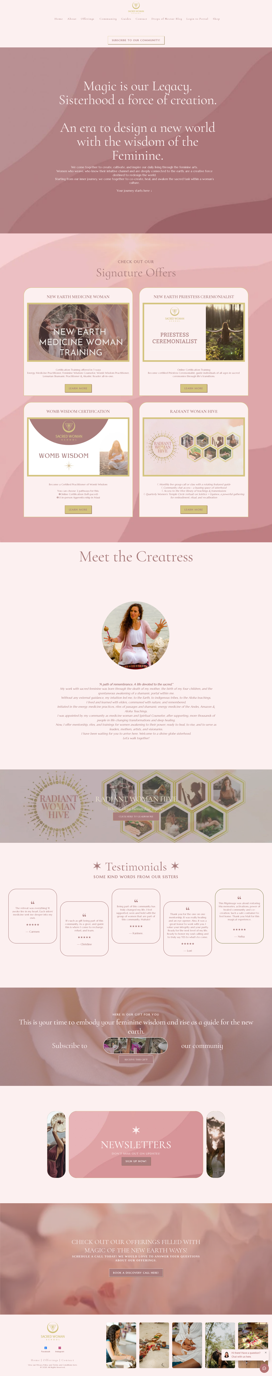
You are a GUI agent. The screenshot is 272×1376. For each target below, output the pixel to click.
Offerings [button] (88, 18)
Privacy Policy (42, 1365)
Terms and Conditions (62, 1365)
